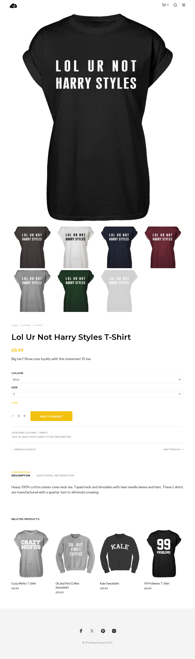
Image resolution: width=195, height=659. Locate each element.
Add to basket (51, 416)
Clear (14, 403)
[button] (165, 5)
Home (14, 325)
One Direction (62, 437)
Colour (17, 373)
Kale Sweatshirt (109, 583)
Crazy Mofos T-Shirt (23, 583)
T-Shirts (38, 325)
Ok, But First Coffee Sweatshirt (67, 585)
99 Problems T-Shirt (156, 583)
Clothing (26, 325)
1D (19, 437)
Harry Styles (46, 437)
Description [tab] (20, 475)
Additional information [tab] (55, 475)
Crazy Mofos (29, 437)
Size (14, 387)
